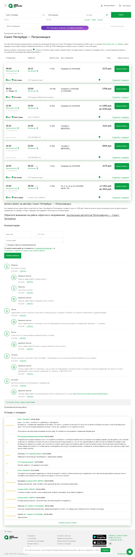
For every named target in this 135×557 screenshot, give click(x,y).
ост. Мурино (119, 44)
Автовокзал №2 (108, 44)
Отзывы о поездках (64, 544)
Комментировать (12, 255)
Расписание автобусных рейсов (15, 407)
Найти (121, 15)
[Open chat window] (130, 552)
